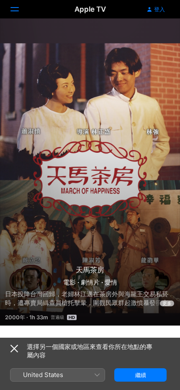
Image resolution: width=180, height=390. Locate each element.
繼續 (140, 375)
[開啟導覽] (19, 9)
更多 (167, 303)
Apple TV (90, 9)
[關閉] (14, 348)
